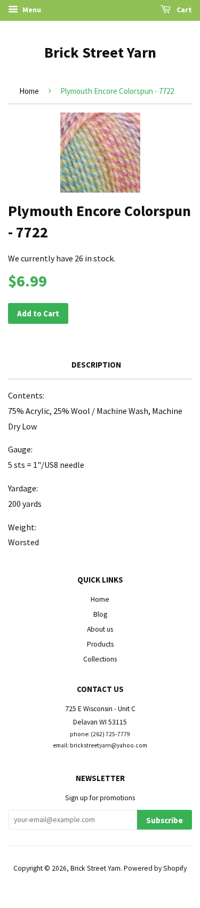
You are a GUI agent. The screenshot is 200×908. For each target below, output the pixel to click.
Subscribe (164, 820)
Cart (183, 9)
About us (100, 629)
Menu (31, 9)
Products (100, 644)
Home (29, 91)
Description (96, 365)
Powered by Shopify (155, 868)
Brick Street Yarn (100, 52)
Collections (100, 659)
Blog (100, 614)
